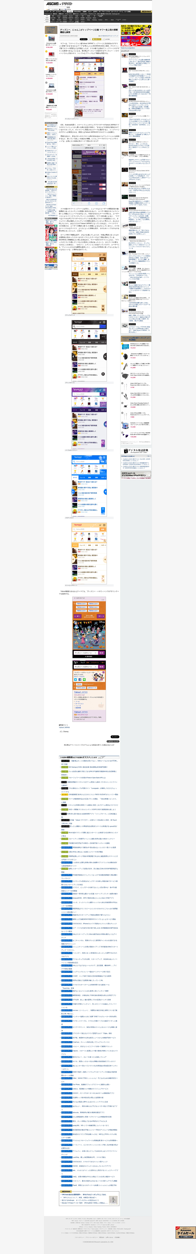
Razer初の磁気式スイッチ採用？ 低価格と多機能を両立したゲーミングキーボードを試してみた (140, 203)
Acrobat (59, 19)
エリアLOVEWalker (74, 1233)
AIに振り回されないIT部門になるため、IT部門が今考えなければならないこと (139, 190)
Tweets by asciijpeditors (128, 48)
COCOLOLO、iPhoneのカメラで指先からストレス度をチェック (95, 923)
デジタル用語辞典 (95, 1230)
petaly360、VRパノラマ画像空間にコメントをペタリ (91, 1125)
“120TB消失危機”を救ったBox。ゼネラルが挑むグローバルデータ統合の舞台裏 (139, 304)
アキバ (103, 11)
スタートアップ (114, 11)
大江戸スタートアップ (112, 36)
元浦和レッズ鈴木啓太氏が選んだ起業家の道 (88, 1097)
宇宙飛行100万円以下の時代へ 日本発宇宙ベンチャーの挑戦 (89, 843)
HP (94, 16)
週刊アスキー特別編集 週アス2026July (51, 244)
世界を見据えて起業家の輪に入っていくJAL (88, 980)
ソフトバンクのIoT (118, 20)
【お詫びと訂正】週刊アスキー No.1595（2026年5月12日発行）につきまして (136, 459)
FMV (53, 16)
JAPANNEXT (64, 22)
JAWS (53, 19)
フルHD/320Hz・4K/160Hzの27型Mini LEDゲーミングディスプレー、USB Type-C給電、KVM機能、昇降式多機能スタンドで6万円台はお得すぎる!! (140, 106)
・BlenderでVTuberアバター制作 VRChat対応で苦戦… (51, 206)
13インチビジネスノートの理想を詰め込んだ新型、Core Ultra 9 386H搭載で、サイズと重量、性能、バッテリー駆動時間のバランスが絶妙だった (139, 259)
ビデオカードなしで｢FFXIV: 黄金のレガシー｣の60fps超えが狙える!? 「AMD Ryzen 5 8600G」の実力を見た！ (139, 329)
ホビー (90, 11)
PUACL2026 (108, 13)
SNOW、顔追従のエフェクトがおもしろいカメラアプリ (92, 1166)
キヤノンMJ (59, 21)
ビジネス (58, 11)
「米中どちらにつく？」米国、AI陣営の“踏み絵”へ (79, 1197)
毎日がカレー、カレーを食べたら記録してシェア (89, 1057)
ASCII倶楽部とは (52, 215)
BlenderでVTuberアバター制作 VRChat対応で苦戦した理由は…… (85, 1203)
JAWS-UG (78, 1222)
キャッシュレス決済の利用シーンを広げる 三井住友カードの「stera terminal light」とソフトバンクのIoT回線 (139, 276)
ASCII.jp (52, 3)
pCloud (82, 21)
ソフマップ (70, 21)
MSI (83, 16)
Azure (70, 19)
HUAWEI (83, 17)
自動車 (84, 11)
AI (50, 11)
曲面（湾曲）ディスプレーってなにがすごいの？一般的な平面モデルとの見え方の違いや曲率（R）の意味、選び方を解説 (139, 318)
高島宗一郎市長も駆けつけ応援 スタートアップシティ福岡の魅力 (95, 894)
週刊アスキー (76, 13)
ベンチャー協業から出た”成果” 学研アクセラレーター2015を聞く (95, 1016)
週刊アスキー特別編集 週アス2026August (51, 222)
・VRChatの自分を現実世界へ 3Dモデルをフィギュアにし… (51, 190)
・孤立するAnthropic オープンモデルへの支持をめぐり (51, 201)
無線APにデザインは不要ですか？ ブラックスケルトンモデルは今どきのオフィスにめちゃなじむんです (140, 162)
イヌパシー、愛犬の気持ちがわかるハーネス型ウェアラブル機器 (95, 1181)
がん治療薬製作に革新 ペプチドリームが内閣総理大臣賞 (92, 1117)
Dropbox (83, 19)
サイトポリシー (79, 1237)
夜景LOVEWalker (102, 1233)
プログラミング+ (92, 13)
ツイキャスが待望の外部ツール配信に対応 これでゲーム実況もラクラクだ (92, 805)
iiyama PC (92, 1220)
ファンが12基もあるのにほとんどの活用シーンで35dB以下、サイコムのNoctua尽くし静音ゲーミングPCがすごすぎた (139, 176)
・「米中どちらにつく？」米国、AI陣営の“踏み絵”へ (50, 196)
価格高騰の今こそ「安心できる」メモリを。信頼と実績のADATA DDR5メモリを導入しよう (139, 232)
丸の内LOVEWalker (120, 1233)
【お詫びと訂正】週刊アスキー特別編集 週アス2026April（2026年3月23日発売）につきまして (136, 463)
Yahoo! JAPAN (64, 727)
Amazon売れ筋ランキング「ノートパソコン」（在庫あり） (50, 30)
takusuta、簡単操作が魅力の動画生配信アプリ (89, 1112)
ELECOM (53, 17)
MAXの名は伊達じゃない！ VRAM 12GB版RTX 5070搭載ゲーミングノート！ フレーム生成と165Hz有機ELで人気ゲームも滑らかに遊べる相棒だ (140, 77)
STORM (122, 1220)
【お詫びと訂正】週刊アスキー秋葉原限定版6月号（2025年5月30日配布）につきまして (136, 467)
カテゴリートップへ (113, 741)
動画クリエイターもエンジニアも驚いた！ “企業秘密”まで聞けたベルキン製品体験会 (139, 134)
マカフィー (53, 21)
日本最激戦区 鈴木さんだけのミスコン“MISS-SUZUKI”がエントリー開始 (93, 794)
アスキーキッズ (48, 13)
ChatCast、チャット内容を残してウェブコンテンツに (91, 1042)
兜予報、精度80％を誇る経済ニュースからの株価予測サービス (94, 1038)
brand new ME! (106, 1224)
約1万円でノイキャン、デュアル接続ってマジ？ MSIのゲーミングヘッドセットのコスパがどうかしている (139, 245)
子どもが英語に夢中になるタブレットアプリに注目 (90, 1102)
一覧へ (148, 456)
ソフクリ (124, 19)
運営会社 (101, 1237)
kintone (65, 19)
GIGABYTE (70, 17)
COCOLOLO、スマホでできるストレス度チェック (90, 1161)
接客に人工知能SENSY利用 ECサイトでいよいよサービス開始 (94, 919)
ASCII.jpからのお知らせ (128, 456)
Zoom (112, 19)
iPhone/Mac (77, 11)
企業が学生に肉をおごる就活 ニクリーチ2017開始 (85, 852)
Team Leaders (95, 1228)
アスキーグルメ (68, 13)
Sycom (71, 16)
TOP (67, 1218)
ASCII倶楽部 (146, 12)
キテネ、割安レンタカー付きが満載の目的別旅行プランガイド (94, 1061)
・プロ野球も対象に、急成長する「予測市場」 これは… (50, 211)
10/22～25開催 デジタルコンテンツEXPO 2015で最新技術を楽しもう (92, 809)
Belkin (94, 17)
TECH (64, 11)
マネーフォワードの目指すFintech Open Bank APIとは (87, 777)
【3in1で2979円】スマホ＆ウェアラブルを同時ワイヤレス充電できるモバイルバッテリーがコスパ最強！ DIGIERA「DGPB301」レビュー (139, 123)
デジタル (66, 3)
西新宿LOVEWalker (92, 1233)
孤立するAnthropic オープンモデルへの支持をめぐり (80, 1200)
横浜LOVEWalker (83, 1233)
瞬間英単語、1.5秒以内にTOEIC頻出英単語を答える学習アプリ (94, 995)
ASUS (88, 16)
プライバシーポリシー (92, 1237)
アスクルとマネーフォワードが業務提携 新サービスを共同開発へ (95, 1140)
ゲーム (121, 11)
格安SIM (55, 13)
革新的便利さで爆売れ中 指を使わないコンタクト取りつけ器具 (94, 847)
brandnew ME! (77, 22)
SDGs (98, 13)
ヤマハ (106, 19)
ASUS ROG (65, 17)
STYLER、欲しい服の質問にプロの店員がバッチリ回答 (92, 1000)
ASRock (77, 17)
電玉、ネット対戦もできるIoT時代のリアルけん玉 (90, 1121)
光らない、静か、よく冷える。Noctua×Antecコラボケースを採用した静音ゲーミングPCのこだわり (139, 146)
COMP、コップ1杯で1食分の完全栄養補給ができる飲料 (92, 976)
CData (88, 19)
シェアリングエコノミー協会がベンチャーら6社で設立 (91, 972)
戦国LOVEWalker (130, 1233)
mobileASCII (103, 1230)
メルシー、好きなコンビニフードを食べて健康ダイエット (93, 1046)
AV (100, 11)
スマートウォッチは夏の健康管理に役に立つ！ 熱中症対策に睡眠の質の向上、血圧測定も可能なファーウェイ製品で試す (140, 62)
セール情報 (127, 11)
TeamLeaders (83, 13)
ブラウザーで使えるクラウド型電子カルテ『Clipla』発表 (92, 1033)
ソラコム (77, 19)
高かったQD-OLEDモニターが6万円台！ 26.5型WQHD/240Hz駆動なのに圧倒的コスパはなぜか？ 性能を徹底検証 (140, 93)
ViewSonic (88, 17)
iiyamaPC (65, 16)
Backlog (94, 19)
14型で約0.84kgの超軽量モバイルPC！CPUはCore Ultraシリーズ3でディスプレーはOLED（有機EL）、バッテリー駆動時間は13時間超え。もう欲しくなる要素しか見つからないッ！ (140, 217)
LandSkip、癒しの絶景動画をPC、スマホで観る (89, 1157)
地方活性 (103, 13)
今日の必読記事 (80, 1230)
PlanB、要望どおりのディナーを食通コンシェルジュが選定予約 (95, 1185)
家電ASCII (61, 13)
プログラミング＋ (103, 1228)
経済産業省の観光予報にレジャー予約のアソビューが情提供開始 (95, 1130)
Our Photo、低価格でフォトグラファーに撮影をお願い (91, 1084)
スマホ (108, 11)
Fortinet (100, 19)
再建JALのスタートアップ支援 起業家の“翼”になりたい (92, 915)
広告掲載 (117, 1237)
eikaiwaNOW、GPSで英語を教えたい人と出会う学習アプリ (93, 898)
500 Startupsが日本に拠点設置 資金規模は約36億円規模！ (88, 767)
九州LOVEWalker (111, 1233)
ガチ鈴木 (103, 36)
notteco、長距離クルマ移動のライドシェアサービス (90, 1089)
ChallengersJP (115, 13)
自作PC (95, 11)
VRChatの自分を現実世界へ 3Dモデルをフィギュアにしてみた (84, 1194)
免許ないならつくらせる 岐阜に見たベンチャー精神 (90, 991)
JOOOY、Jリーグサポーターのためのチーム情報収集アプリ (93, 1093)
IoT (54, 11)
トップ (46, 11)
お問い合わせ (109, 1237)
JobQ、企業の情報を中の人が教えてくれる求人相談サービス (94, 1176)
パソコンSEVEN (76, 16)
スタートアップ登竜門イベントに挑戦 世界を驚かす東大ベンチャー (91, 839)
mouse (59, 16)
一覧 (90, 39)
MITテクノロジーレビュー (113, 1230)
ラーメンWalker (64, 1233)
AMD (59, 17)
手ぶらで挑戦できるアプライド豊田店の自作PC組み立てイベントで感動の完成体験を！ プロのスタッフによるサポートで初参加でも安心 (140, 288)
